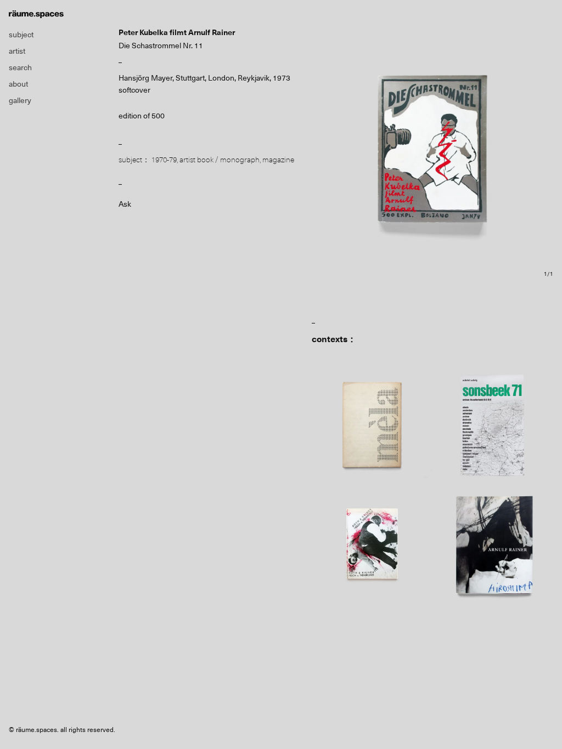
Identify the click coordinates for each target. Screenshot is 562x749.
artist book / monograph (219, 159)
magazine (278, 159)
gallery (20, 100)
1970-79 (164, 159)
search (20, 67)
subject (21, 34)
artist (17, 51)
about (18, 84)
